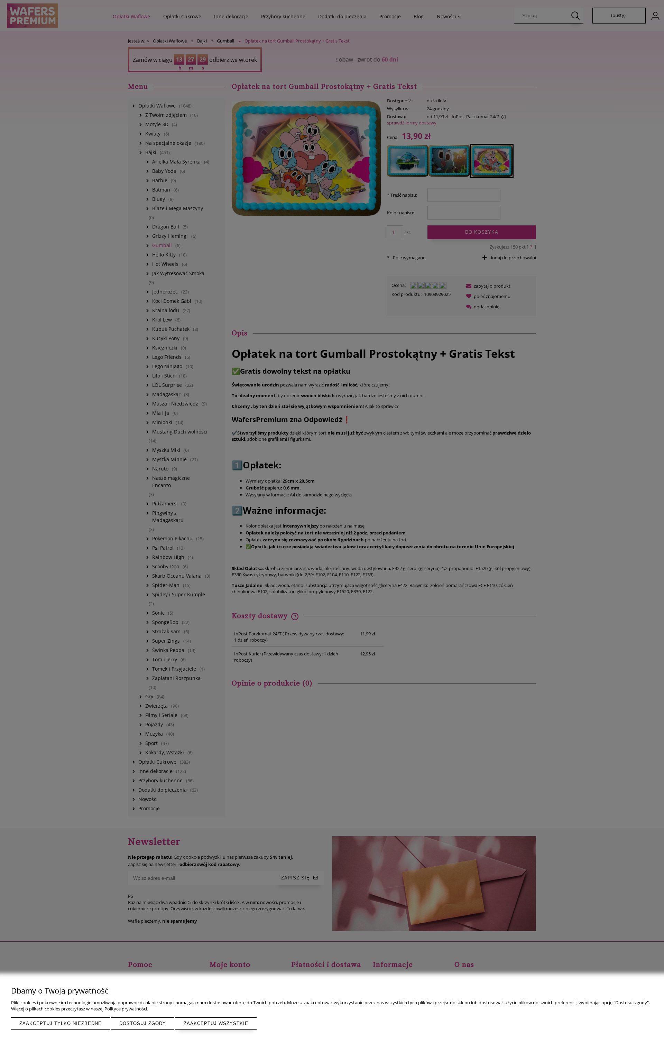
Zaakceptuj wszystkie (216, 1023)
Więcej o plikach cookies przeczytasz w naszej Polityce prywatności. (79, 1009)
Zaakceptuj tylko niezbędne (60, 1023)
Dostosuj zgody (142, 1023)
